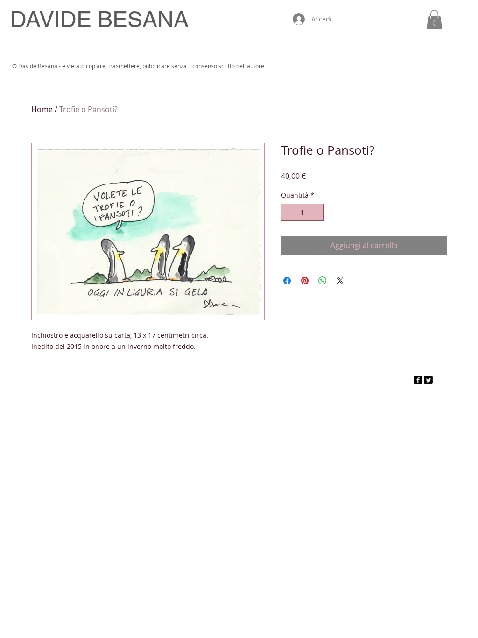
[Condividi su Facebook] (287, 280)
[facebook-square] (418, 380)
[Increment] (317, 212)
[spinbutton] (302, 212)
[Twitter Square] (428, 380)
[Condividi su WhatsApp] (322, 280)
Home (42, 109)
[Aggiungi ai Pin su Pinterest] (304, 280)
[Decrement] (288, 212)
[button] (434, 19)
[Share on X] (340, 280)
